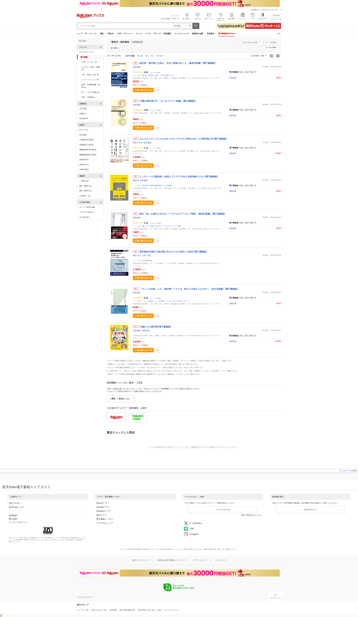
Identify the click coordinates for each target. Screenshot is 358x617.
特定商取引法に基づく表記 (149, 610)
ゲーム (139, 33)
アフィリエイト (200, 560)
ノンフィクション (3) (90, 80)
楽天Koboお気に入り (221, 19)
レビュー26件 (155, 298)
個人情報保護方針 (127, 610)
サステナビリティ (172, 610)
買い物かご (187, 19)
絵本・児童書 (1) (88, 97)
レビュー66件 (155, 148)
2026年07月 (84, 165)
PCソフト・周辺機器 (162, 33)
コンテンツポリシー (18, 522)
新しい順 (149, 56)
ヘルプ (252, 19)
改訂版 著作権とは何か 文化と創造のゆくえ (158, 75)
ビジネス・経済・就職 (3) (91, 68)
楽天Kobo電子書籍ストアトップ (171, 560)
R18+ (279, 33)
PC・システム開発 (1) (90, 92)
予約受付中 (83, 118)
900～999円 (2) (85, 191)
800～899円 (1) (85, 186)
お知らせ (197, 19)
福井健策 (137, 67)
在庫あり (83, 114)
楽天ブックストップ (141, 560)
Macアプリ (101, 515)
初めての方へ (15, 503)
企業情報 (113, 610)
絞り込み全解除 (271, 47)
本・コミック (90, 33)
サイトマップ (221, 560)
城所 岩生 (137, 255)
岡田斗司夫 (138, 142)
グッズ (148, 33)
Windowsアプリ (103, 511)
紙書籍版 (232, 78)
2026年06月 (84, 169)
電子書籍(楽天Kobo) (226, 33)
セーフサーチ (248, 42)
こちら (184, 374)
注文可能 (83, 108)
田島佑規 (146, 330)
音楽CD (111, 33)
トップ (79, 33)
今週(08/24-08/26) (86, 140)
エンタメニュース (182, 33)
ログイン (174, 16)
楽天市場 (276, 16)
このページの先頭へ (350, 471)
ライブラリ (242, 19)
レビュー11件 (155, 223)
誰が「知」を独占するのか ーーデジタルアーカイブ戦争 (161, 226)
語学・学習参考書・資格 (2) (91, 86)
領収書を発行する (310, 510)
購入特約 (13, 519)
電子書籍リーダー (104, 519)
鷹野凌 (136, 180)
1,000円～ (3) (84, 196)
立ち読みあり (84, 217)
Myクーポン (208, 19)
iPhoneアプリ (102, 503)
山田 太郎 (146, 255)
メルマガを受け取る (222, 510)
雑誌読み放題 (197, 33)
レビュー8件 (155, 72)
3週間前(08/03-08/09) (87, 155)
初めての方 (263, 19)
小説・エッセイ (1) (89, 62)
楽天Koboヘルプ (16, 507)
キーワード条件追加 (269, 42)
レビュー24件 (155, 110)
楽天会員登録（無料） (169, 18)
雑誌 (102, 33)
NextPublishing (147, 260)
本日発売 (83, 135)
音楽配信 (210, 33)
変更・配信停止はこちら (251, 515)
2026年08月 (84, 160)
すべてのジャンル (86, 52)
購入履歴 (231, 19)
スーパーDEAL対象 (87, 207)
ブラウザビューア (104, 523)
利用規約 (13, 515)
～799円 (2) (84, 181)
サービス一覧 (276, 19)
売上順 (140, 56)
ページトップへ (276, 598)
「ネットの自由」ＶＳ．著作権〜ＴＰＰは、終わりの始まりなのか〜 (166, 301)
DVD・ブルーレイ (125, 33)
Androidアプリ (103, 507)
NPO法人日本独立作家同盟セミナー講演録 (157, 185)
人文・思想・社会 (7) (90, 75)
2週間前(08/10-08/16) (87, 150)
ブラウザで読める (86, 212)
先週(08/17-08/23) (86, 145)
